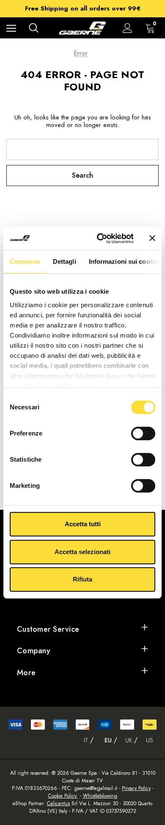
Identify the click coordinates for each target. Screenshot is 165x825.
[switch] (143, 433)
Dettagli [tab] (64, 261)
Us (149, 740)
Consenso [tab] (25, 261)
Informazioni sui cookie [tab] (124, 261)
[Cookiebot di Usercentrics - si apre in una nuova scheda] (100, 238)
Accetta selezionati (82, 551)
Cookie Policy (63, 796)
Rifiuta (82, 579)
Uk (128, 740)
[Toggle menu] (11, 28)
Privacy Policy (136, 788)
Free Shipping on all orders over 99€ (82, 8)
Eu (108, 740)
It (86, 740)
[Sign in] (127, 28)
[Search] (33, 28)
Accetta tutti (83, 523)
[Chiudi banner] (152, 238)
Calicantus (58, 803)
